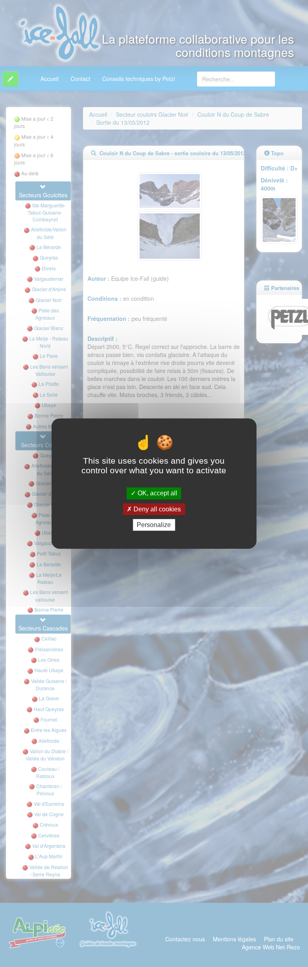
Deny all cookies (156, 509)
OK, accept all (156, 493)
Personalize (154, 524)
